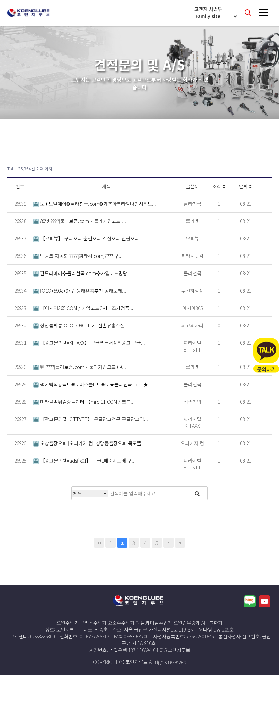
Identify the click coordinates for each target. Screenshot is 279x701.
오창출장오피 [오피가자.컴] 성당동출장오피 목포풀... (92, 443)
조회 (217, 186)
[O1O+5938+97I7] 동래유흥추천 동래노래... (82, 290)
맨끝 (180, 543)
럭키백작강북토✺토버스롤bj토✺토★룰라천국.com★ (93, 384)
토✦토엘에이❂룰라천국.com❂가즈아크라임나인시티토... (97, 203)
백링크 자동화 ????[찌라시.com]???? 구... (81, 255)
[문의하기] (266, 350)
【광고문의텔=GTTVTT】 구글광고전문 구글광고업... (93, 419)
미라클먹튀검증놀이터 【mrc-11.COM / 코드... (87, 401)
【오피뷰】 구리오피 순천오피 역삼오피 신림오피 (89, 238)
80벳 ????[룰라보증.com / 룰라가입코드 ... (82, 221)
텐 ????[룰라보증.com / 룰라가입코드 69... (82, 366)
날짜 (244, 186)
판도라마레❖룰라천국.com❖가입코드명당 (83, 273)
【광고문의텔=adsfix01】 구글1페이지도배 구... (87, 460)
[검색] (197, 493)
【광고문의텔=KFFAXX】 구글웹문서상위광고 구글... (92, 342)
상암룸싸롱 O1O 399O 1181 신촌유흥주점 (82, 325)
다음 (168, 543)
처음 (99, 543)
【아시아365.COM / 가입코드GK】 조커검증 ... (87, 308)
